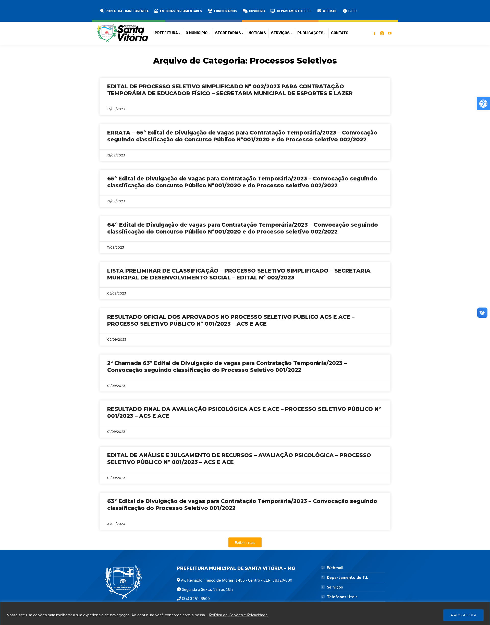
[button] (82, 7)
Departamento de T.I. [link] (347, 577)
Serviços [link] (335, 587)
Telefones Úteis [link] (342, 596)
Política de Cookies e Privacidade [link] (238, 615)
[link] (483, 103)
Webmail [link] (335, 567)
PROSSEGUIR (463, 615)
